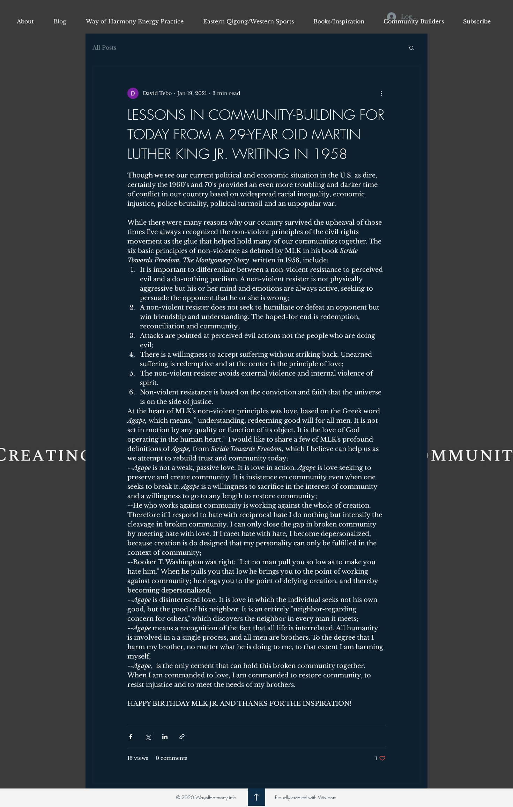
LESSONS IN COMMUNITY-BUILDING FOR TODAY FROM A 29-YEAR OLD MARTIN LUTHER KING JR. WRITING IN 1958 (256, 134)
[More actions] (381, 93)
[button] (411, 48)
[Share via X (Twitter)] (147, 736)
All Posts (104, 47)
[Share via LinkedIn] (165, 736)
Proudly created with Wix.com (305, 797)
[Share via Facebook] (130, 736)
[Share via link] (182, 736)
